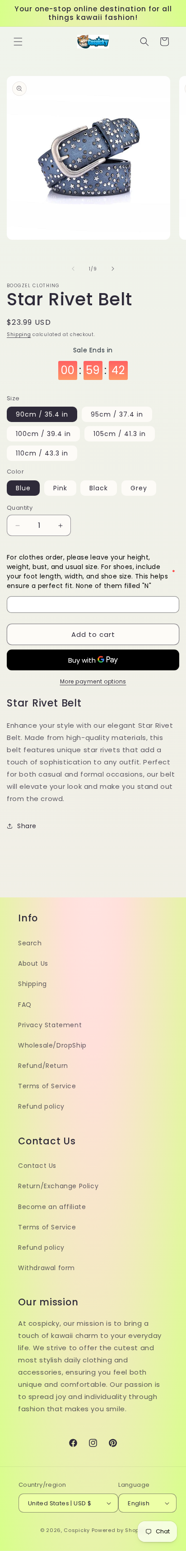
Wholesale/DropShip (52, 1045)
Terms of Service (47, 1086)
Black (98, 488)
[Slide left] (73, 269)
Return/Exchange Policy (58, 1186)
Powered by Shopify (119, 1530)
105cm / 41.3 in (119, 433)
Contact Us (37, 1165)
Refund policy (41, 1106)
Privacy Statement (50, 1024)
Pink (60, 488)
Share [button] (27, 825)
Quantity (20, 507)
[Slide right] (113, 269)
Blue (23, 488)
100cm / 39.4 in (43, 433)
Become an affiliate (52, 1206)
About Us (33, 963)
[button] (18, 42)
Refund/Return (43, 1065)
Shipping (19, 334)
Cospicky (77, 1530)
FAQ (25, 1004)
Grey (138, 488)
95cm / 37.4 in (117, 414)
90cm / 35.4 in (42, 414)
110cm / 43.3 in (42, 453)
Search (30, 943)
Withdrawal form (46, 1267)
